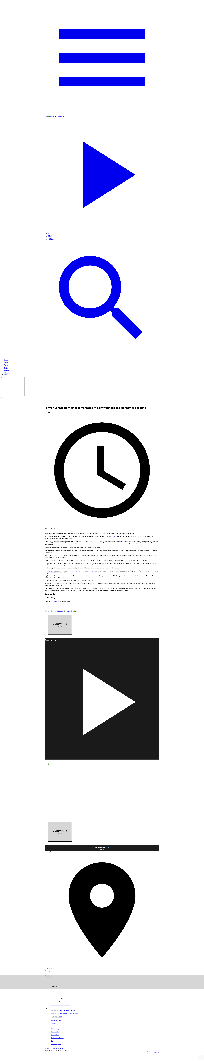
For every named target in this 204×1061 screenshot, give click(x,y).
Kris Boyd (114, 536)
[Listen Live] (102, 700)
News (49, 236)
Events (50, 235)
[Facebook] (7, 373)
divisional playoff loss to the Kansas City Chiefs (82, 571)
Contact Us (51, 239)
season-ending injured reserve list (98, 560)
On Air (49, 233)
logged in (55, 601)
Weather (50, 238)
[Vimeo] (6, 374)
